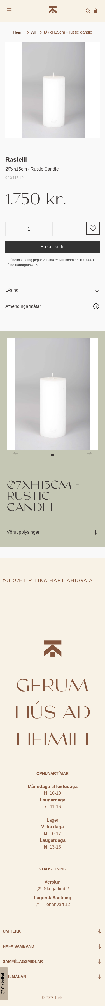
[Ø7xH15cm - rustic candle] (52, 90)
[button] (92, 228)
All (33, 32)
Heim (18, 32)
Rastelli (16, 159)
